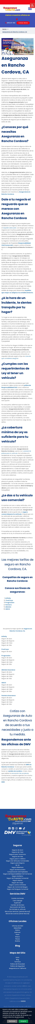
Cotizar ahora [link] (23, 23)
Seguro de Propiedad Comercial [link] (17, 878)
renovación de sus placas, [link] (20, 773)
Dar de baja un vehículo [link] (17, 909)
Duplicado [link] (17, 903)
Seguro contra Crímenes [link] (17, 885)
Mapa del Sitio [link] (17, 952)
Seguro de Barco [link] (17, 876)
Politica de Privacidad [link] (17, 964)
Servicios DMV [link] (17, 893)
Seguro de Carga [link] (17, 883)
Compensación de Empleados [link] (17, 872)
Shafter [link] (17, 941)
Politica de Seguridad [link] (17, 966)
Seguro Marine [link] (17, 880)
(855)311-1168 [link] (11, 23)
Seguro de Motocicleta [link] (17, 870)
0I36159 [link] (23, 1001)
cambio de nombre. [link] (15, 771)
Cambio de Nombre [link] (17, 905)
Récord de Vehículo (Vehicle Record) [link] (17, 911)
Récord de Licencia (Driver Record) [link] (17, 914)
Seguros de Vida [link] (17, 856)
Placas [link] (17, 939)
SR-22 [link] (17, 865)
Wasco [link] (17, 937)
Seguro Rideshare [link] (17, 867)
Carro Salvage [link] (17, 901)
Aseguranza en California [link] (17, 968)
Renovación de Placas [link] (17, 907)
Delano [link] (17, 930)
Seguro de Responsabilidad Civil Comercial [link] (17, 874)
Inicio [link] (17, 957)
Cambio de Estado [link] (17, 898)
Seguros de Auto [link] (17, 850)
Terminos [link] (17, 962)
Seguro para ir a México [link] (17, 859)
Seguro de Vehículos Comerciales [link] (17, 861)
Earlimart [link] (17, 932)
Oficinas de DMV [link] (17, 926)
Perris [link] (17, 934)
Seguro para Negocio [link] (17, 863)
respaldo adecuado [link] (9, 228)
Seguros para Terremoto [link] (17, 854)
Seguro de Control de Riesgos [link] (18, 887)
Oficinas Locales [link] (17, 921)
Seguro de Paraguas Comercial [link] (17, 889)
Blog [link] (17, 945)
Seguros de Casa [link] (17, 852)
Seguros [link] (17, 845)
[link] (32, 5)
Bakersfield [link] (17, 928)
